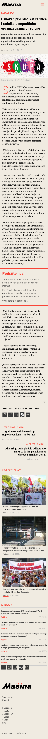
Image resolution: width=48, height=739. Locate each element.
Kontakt (6, 700)
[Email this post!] (16, 416)
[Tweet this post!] (10, 416)
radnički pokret (23, 408)
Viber (5, 719)
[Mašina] (11, 4)
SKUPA (20, 87)
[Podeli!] (28, 416)
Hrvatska (7, 408)
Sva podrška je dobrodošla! (15, 301)
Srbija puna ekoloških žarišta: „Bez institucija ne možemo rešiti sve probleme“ (23, 623)
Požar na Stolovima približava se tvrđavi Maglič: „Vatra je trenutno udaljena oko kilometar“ (24, 635)
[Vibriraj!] (22, 416)
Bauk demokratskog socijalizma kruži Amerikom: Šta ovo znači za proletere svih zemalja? (23, 658)
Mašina (4, 50)
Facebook (7, 707)
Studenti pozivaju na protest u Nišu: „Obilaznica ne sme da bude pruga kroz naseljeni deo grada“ (24, 646)
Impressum (7, 697)
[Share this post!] (4, 416)
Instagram (7, 713)
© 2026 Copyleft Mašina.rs (14, 733)
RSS (4, 722)
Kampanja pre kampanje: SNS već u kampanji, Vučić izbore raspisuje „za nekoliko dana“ (21, 612)
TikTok (5, 716)
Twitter (6, 711)
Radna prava (7, 13)
